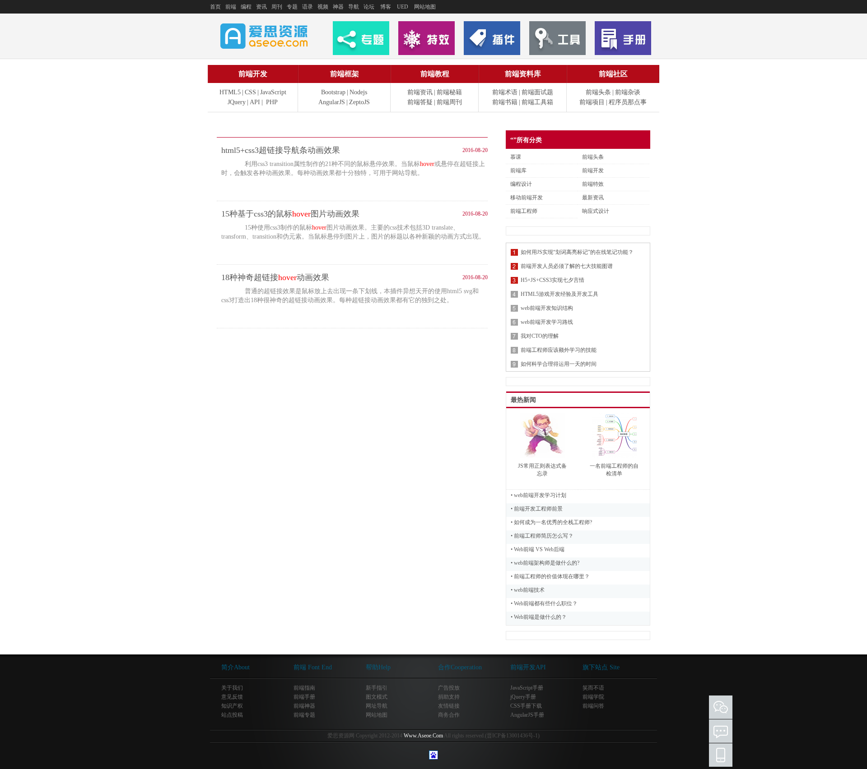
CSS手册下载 (526, 706)
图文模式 (376, 697)
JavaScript (273, 92)
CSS (250, 92)
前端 (230, 7)
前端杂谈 (627, 92)
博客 (385, 7)
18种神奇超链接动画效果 (275, 277)
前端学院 (593, 697)
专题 (292, 7)
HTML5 (230, 92)
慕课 (515, 157)
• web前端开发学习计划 (538, 495)
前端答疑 (420, 102)
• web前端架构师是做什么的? (545, 563)
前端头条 (598, 92)
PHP (272, 102)
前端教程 (434, 74)
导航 (353, 7)
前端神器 (304, 706)
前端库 (518, 170)
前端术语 (504, 92)
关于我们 (232, 688)
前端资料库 (523, 74)
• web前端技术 (528, 590)
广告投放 (449, 688)
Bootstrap (333, 92)
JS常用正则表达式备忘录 (542, 470)
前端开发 (252, 74)
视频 (322, 7)
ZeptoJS (359, 102)
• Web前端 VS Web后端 (537, 549)
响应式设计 (595, 211)
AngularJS (331, 102)
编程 (246, 7)
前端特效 (593, 184)
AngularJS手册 (527, 715)
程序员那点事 (628, 102)
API (255, 102)
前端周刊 (449, 102)
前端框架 (344, 74)
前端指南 (304, 688)
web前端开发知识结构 (547, 308)
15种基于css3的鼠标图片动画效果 (290, 213)
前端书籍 (504, 102)
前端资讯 (420, 92)
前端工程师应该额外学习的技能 (559, 350)
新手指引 (376, 688)
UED (402, 7)
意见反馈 (232, 697)
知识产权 (232, 706)
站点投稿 (232, 715)
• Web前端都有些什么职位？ (544, 603)
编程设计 (521, 184)
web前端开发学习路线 (547, 322)
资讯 (261, 7)
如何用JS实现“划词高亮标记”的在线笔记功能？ (577, 252)
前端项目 (592, 102)
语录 (307, 7)
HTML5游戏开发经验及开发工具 (559, 294)
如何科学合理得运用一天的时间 (559, 364)
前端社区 (613, 74)
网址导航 (376, 706)
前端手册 (304, 697)
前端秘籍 (449, 92)
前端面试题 (537, 92)
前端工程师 (523, 211)
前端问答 (593, 706)
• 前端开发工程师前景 (537, 509)
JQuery (237, 102)
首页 (215, 7)
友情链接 (449, 706)
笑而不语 (593, 688)
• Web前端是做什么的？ (539, 617)
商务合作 (449, 715)
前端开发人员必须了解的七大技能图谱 (567, 266)
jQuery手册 (523, 697)
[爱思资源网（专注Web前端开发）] (264, 44)
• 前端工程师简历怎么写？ (542, 536)
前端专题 (304, 715)
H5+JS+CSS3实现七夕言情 (552, 280)
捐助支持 (449, 697)
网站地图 (425, 7)
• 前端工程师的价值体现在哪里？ (550, 576)
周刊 (276, 7)
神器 (338, 7)
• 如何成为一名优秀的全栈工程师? (551, 522)
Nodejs (358, 92)
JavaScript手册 (526, 688)
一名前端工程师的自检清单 (614, 470)
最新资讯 (593, 197)
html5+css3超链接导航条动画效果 (280, 150)
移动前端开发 (526, 197)
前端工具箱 (537, 102)
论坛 (369, 7)
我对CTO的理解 (540, 336)
